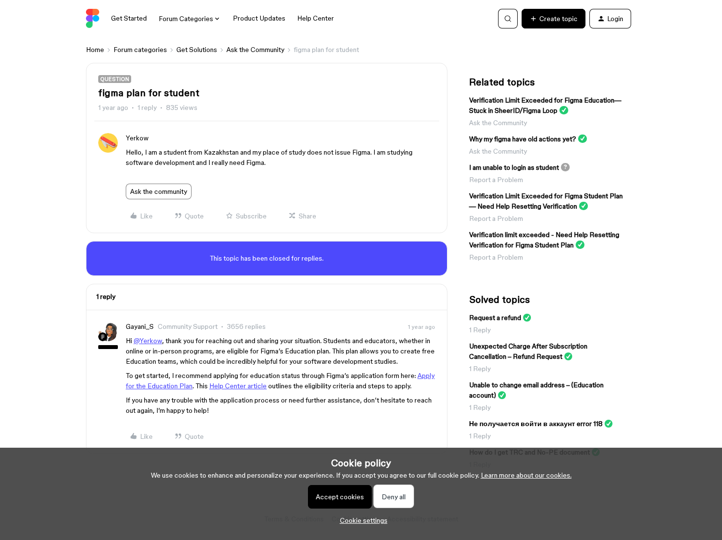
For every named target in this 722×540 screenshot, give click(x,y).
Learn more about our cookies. (526, 475)
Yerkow (137, 138)
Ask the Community (255, 50)
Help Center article (238, 386)
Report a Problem (496, 180)
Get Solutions (196, 50)
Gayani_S (140, 326)
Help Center (315, 18)
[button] (553, 18)
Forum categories (140, 50)
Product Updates (259, 18)
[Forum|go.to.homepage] (92, 18)
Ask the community (158, 191)
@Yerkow (148, 341)
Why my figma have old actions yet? (522, 139)
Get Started (129, 18)
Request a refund (495, 318)
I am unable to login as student (514, 167)
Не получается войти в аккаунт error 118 (536, 424)
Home (95, 50)
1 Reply (480, 330)
